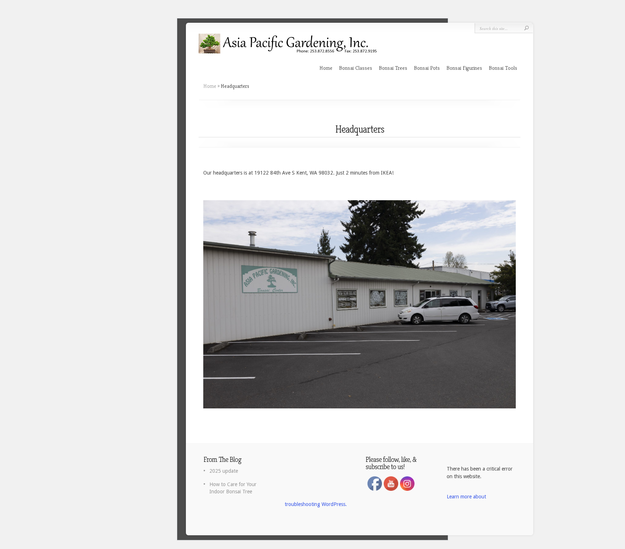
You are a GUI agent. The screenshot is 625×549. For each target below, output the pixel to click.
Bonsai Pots (427, 67)
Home (325, 67)
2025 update (223, 471)
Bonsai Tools (503, 67)
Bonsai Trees (393, 67)
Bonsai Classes (355, 67)
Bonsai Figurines (464, 67)
